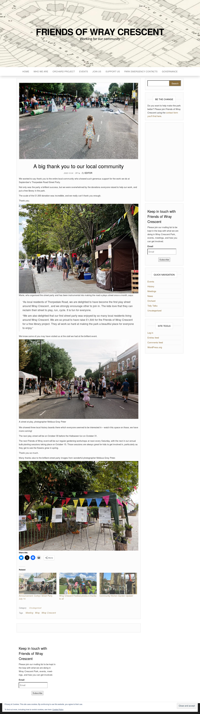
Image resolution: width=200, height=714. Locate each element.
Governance (170, 71)
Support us (113, 71)
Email (150, 246)
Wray (37, 612)
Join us (96, 71)
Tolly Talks (152, 305)
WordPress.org (154, 347)
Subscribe (164, 259)
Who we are (41, 71)
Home (25, 71)
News (150, 295)
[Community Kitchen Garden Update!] (118, 583)
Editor (88, 172)
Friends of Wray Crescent (100, 31)
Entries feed (153, 337)
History (150, 286)
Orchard (151, 300)
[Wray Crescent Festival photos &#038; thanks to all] (78, 583)
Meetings (151, 291)
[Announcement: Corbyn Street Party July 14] (37, 583)
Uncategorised (35, 607)
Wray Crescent (49, 612)
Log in (150, 332)
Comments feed (155, 342)
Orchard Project (64, 71)
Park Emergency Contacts (141, 71)
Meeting (29, 612)
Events (83, 71)
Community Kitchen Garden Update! (116, 595)
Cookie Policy (57, 709)
